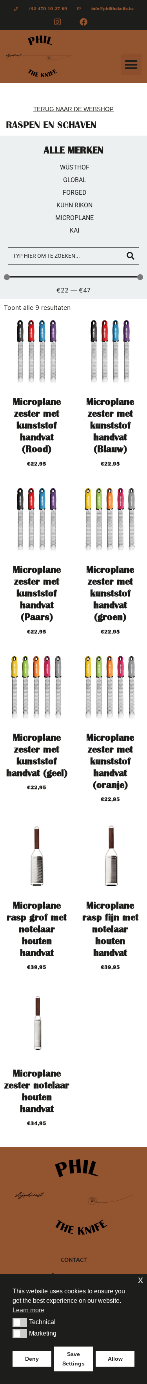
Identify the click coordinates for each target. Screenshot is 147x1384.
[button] (131, 64)
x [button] (140, 1279)
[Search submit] (130, 256)
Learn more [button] (28, 1310)
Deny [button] (32, 1359)
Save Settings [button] (73, 1359)
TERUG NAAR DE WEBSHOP (73, 109)
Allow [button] (115, 1359)
